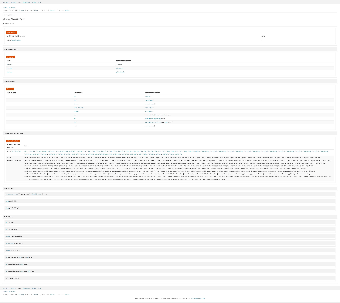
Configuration (78, 107)
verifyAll (72, 151)
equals (145, 154)
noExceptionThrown (62, 151)
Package (13, 2)
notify (172, 154)
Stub (93, 151)
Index (34, 2)
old (34, 151)
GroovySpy (36, 154)
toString (151, 154)
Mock (159, 151)
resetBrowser (149, 126)
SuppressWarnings (12, 194)
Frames (5, 7)
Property (21, 10)
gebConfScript (120, 72)
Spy (127, 151)
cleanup (147, 96)
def (75, 96)
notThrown (51, 151)
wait (131, 154)
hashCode (158, 154)
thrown (38, 151)
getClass (165, 154)
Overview (5, 2)
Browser (9, 64)
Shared (34, 194)
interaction (196, 151)
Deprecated (26, 2)
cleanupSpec (149, 100)
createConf (148, 107)
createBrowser (149, 104)
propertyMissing (150, 118)
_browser (119, 64)
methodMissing (149, 115)
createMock (116, 154)
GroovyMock (205, 151)
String (9, 68)
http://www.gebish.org (198, 298)
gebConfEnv (119, 68)
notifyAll (178, 154)
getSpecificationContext (103, 154)
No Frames (12, 7)
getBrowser (148, 111)
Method (36, 10)
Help (39, 2)
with (25, 151)
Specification (16, 40)
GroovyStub (273, 151)
